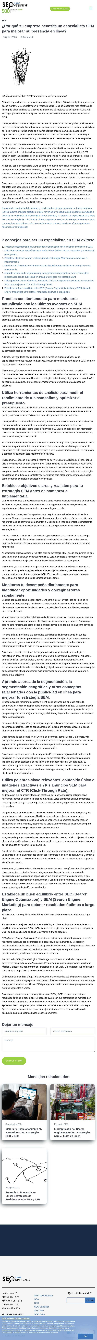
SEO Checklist (41, 1307)
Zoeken (90, 1300)
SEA (36, 1299)
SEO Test (39, 1310)
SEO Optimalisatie (43, 1295)
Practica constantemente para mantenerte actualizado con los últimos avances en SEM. (48, 247)
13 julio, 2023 (10, 37)
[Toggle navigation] (91, 8)
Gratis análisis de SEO (60, 9)
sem (4, 20)
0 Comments (27, 37)
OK (85, 1336)
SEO (36, 1303)
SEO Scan (39, 1314)
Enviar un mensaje (14, 1061)
